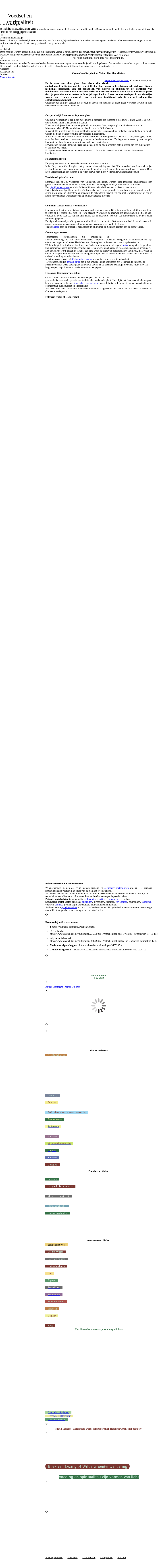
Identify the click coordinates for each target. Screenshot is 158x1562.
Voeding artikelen (53, 1557)
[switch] (1, 35)
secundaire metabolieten (116, 888)
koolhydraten (89, 899)
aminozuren (114, 899)
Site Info (121, 1557)
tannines (59, 904)
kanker (124, 245)
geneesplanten (73, 262)
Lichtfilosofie (88, 1557)
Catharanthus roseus (82, 259)
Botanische (110, 80)
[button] (79, 69)
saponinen (147, 902)
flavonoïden (121, 902)
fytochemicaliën (69, 907)
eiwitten (101, 899)
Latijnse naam (122, 80)
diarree (55, 226)
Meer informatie (8, 77)
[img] (20, 781)
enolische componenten (86, 283)
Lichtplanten (106, 1557)
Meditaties (72, 1557)
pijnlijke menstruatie (59, 187)
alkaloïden (87, 902)
